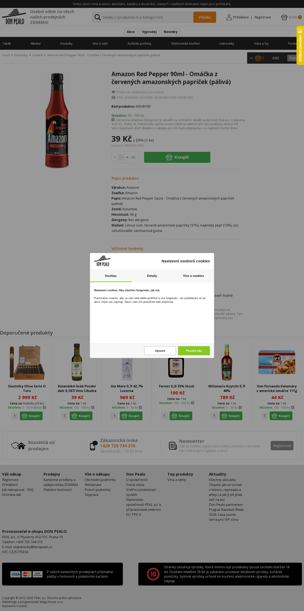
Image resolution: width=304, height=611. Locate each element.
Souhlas (111, 276)
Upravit (160, 350)
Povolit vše (194, 350)
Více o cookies (193, 276)
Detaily (152, 276)
